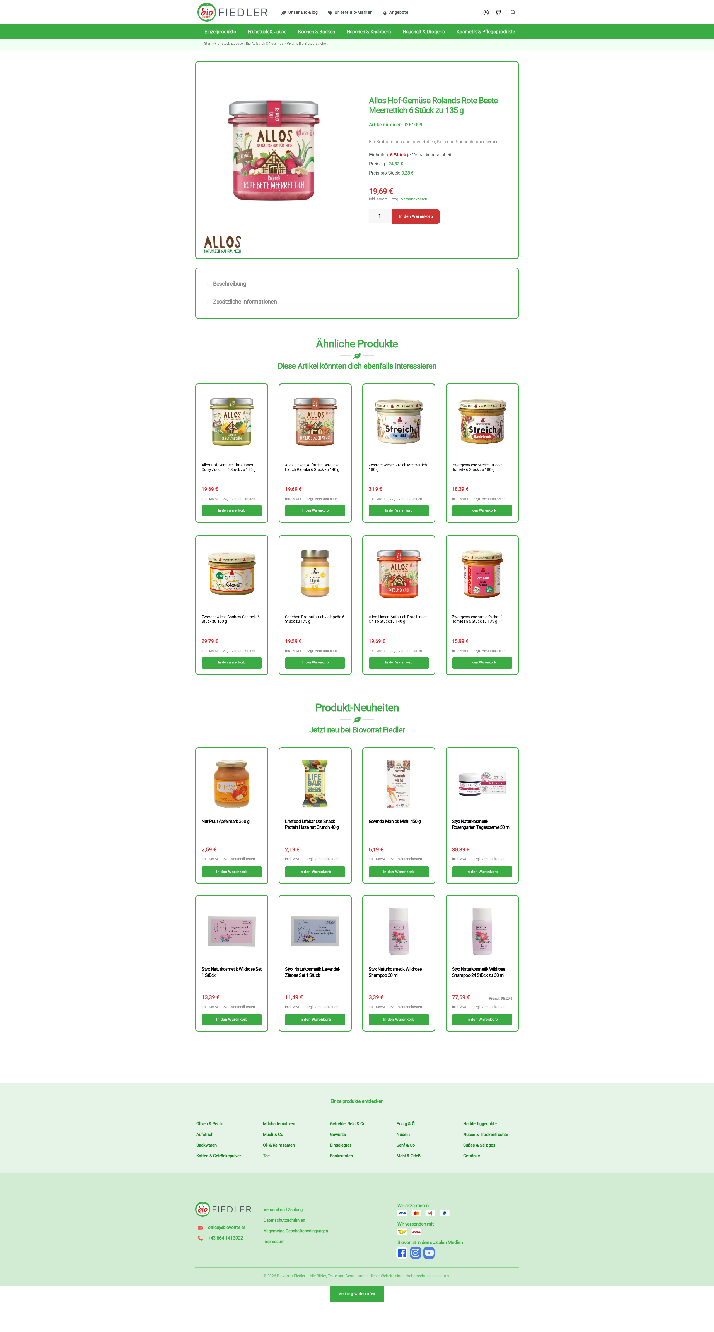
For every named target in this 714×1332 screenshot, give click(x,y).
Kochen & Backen (316, 31)
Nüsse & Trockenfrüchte (485, 1134)
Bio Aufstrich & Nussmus (264, 44)
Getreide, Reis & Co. (348, 1123)
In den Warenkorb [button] (231, 510)
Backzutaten (341, 1155)
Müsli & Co (273, 1134)
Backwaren (206, 1145)
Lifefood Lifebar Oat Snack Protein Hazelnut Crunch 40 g (312, 824)
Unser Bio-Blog (303, 12)
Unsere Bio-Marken (353, 12)
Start (207, 44)
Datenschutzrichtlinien (284, 1220)
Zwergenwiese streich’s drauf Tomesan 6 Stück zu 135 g (477, 619)
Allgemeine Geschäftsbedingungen (296, 1230)
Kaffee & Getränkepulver (218, 1155)
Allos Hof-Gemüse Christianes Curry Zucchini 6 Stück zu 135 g (229, 467)
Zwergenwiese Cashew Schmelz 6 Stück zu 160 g (231, 619)
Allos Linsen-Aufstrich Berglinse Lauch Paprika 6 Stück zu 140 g (312, 467)
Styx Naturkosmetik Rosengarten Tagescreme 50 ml (481, 824)
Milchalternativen (279, 1123)
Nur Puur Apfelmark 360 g (225, 821)
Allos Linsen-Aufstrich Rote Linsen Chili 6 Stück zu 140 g (398, 619)
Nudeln (403, 1134)
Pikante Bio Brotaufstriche (306, 44)
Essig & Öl (406, 1123)
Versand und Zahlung (283, 1209)
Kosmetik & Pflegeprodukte (486, 31)
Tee (266, 1155)
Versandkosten (414, 199)
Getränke (471, 1155)
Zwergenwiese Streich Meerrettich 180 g (398, 467)
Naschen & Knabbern (369, 31)
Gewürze (338, 1134)
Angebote (399, 12)
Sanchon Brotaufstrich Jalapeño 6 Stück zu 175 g (314, 619)
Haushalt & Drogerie (424, 31)
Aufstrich (204, 1134)
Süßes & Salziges (479, 1145)
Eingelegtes (341, 1145)
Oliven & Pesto (209, 1123)
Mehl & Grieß (409, 1155)
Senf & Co (406, 1145)
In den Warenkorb (416, 216)
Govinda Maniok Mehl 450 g (395, 821)
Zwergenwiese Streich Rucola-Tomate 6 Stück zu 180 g (478, 467)
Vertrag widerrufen (357, 1294)
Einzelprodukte (220, 31)
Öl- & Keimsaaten (279, 1145)
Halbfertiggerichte (480, 1123)
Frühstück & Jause (267, 31)
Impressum (274, 1241)
